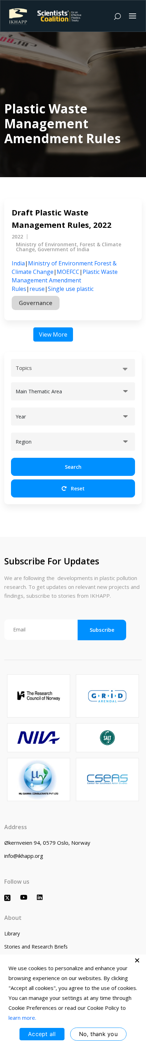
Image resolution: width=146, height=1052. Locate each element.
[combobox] (73, 368)
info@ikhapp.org (23, 855)
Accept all (42, 1033)
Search (73, 466)
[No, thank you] (137, 960)
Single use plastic (71, 289)
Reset (77, 488)
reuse (37, 289)
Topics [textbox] (24, 367)
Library (12, 933)
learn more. (22, 1017)
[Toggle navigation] (132, 16)
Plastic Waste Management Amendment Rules (65, 280)
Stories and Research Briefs (36, 946)
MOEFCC (68, 272)
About (13, 918)
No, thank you (98, 1033)
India (18, 263)
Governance (35, 303)
